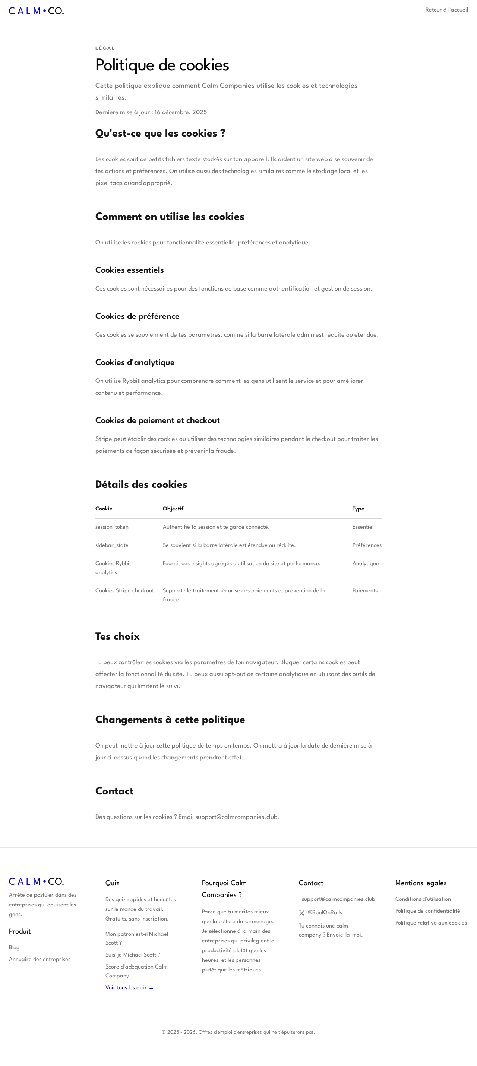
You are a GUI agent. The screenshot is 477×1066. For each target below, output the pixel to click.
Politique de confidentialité (427, 911)
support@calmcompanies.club (337, 899)
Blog (14, 948)
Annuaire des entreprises (39, 960)
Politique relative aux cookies (431, 923)
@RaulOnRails (325, 913)
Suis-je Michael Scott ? (132, 955)
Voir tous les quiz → (129, 988)
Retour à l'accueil (447, 10)
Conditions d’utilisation (423, 899)
